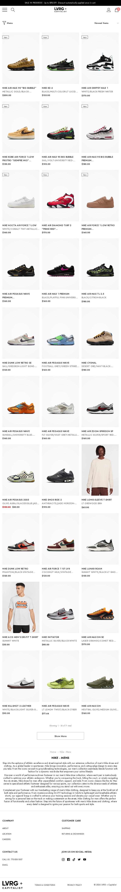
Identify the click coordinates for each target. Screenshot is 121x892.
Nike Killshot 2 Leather (20, 707)
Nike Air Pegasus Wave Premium (16, 295)
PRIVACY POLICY (74, 885)
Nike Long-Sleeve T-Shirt (97, 501)
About (5, 828)
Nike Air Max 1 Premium (60, 295)
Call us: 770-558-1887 (12, 859)
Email (5, 865)
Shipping (66, 828)
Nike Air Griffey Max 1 (97, 89)
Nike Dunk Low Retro (17, 570)
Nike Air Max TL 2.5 (94, 295)
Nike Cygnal (96, 364)
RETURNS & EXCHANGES (73, 833)
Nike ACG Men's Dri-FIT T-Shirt (20, 639)
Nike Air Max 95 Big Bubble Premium (98, 158)
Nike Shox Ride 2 (58, 501)
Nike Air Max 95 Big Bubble (57, 158)
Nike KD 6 (59, 89)
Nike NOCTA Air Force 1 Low (19, 227)
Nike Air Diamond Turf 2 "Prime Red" (56, 227)
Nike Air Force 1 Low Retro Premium (100, 227)
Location (6, 833)
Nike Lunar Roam (100, 570)
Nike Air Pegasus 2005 (20, 501)
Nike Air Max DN (99, 707)
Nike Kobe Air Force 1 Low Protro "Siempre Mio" (20, 158)
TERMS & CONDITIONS (45, 885)
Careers (6, 839)
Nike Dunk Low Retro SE (18, 364)
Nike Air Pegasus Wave (60, 364)
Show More (60, 736)
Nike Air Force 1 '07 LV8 (56, 570)
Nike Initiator (59, 639)
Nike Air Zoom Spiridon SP (98, 433)
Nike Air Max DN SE (98, 639)
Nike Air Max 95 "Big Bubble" (19, 89)
